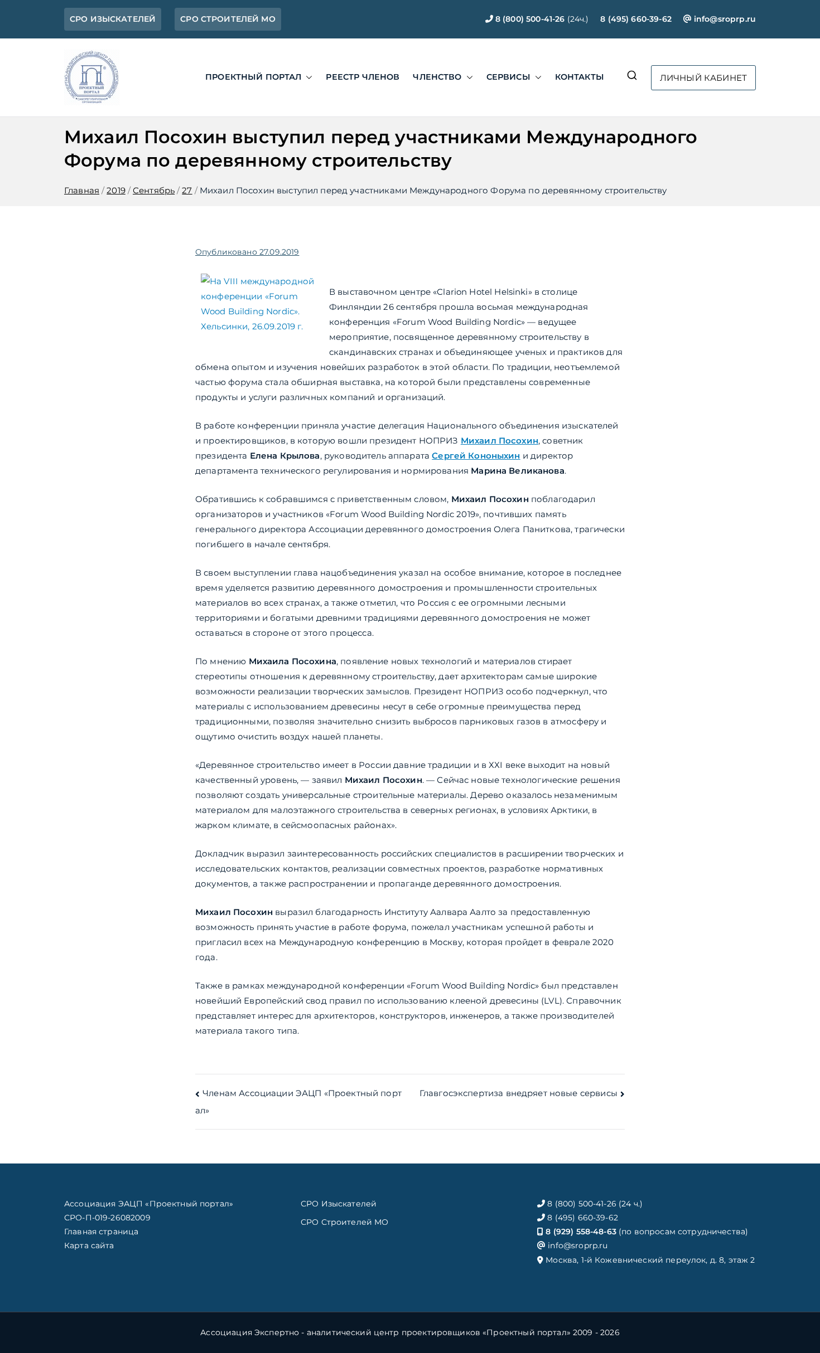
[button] (306, 77)
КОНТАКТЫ (579, 77)
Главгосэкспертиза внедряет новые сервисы (518, 1093)
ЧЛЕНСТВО (437, 77)
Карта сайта (89, 1245)
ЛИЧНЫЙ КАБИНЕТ (703, 77)
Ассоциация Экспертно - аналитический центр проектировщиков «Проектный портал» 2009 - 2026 (409, 1332)
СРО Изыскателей (339, 1204)
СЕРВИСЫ (508, 77)
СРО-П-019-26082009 (107, 1218)
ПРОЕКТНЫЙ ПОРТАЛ (253, 77)
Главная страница (101, 1232)
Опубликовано (247, 252)
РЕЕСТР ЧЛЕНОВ (362, 77)
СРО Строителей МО (345, 1222)
